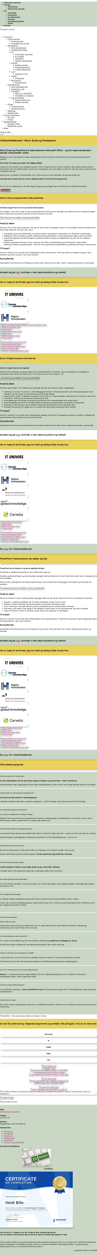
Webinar (12, 111)
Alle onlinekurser (19, 87)
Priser (10, 104)
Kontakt (11, 19)
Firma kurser (14, 39)
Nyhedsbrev (13, 7)
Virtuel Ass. (8, 1136)
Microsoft (16, 80)
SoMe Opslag (21, 102)
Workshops (13, 46)
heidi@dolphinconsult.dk (9, 1112)
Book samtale (5, 190)
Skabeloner (13, 113)
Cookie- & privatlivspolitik (14, 1142)
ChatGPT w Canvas (24, 95)
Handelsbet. (8, 1140)
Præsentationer (22, 67)
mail (18, 272)
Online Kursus (18, 109)
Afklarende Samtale (12, 3)
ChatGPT (19, 59)
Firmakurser (8, 1134)
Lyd (13, 72)
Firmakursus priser (20, 43)
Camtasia (19, 78)
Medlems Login (15, 126)
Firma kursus (17, 106)
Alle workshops (18, 48)
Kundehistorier (14, 17)
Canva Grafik (17, 98)
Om (5, 11)
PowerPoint (20, 82)
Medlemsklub (9, 1138)
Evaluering (12, 15)
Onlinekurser (14, 85)
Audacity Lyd (17, 89)
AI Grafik (19, 56)
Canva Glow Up (22, 100)
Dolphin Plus (14, 124)
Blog (6, 128)
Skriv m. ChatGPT (23, 93)
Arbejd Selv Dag (19, 50)
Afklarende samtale (16, 9)
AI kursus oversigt (24, 54)
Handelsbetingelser (16, 21)
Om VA (11, 117)
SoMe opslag (21, 65)
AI (12, 52)
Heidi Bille (12, 13)
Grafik (14, 63)
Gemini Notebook (23, 61)
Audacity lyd (21, 74)
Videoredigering (23, 69)
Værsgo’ (7, 5)
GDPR (10, 23)
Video (14, 76)
